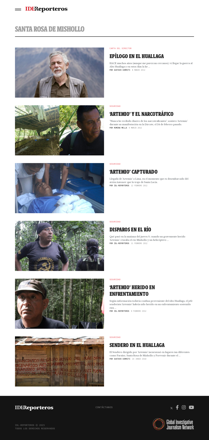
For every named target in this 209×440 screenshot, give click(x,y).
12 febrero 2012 (139, 185)
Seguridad (115, 106)
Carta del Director (121, 48)
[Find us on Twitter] (171, 408)
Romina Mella (120, 128)
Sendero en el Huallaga (137, 345)
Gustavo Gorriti (122, 70)
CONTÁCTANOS (104, 407)
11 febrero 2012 (139, 243)
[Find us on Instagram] (184, 408)
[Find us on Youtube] (191, 408)
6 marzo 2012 (135, 128)
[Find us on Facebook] (177, 408)
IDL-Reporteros (121, 185)
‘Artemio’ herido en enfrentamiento (132, 290)
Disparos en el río (130, 229)
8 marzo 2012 (138, 70)
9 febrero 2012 (138, 311)
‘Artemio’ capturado (134, 171)
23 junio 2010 (139, 359)
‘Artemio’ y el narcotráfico (142, 113)
